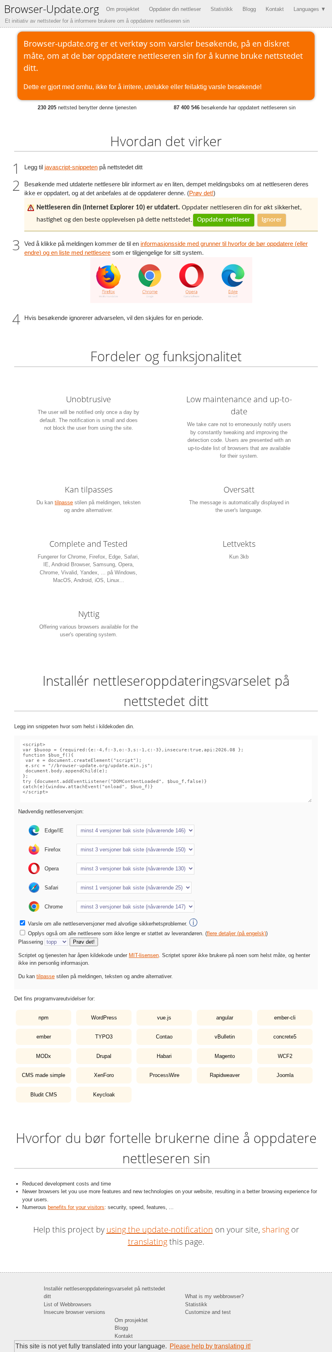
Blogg (249, 9)
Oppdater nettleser (223, 219)
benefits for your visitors (76, 1207)
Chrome (54, 907)
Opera (52, 869)
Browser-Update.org (51, 9)
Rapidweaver (225, 1075)
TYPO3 (104, 1037)
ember (43, 1037)
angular (224, 1018)
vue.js (164, 1018)
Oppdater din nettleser (175, 9)
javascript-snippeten (71, 167)
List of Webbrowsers (68, 1304)
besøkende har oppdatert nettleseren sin (235, 107)
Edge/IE (54, 830)
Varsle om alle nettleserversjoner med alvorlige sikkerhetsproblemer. (113, 924)
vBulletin (225, 1037)
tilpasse (64, 502)
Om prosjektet (122, 9)
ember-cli (285, 1018)
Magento (225, 1056)
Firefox (53, 850)
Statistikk (222, 9)
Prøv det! (201, 193)
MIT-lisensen (144, 955)
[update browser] (171, 301)
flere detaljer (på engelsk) (236, 933)
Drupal (103, 1056)
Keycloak (104, 1095)
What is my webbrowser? (214, 1296)
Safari (51, 888)
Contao (164, 1037)
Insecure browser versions (74, 1312)
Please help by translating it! (210, 1346)
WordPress (104, 1018)
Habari (164, 1056)
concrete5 (284, 1037)
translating (147, 1241)
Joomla (285, 1075)
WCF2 (285, 1056)
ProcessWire (164, 1075)
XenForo (104, 1075)
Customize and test (208, 1312)
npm (43, 1018)
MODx (43, 1056)
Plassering (30, 942)
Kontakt (275, 9)
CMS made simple (43, 1075)
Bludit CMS (43, 1095)
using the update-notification (159, 1229)
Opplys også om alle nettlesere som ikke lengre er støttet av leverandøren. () (148, 933)
